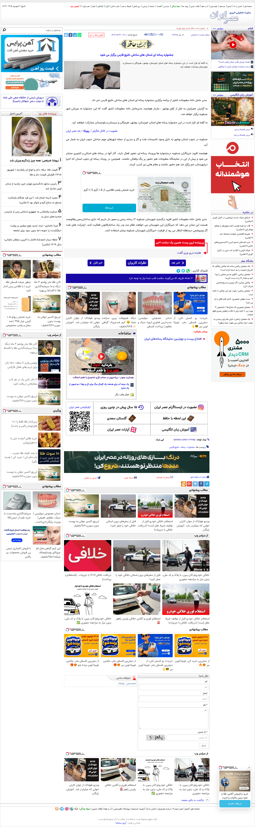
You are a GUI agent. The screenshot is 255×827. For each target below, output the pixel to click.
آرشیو (230, 6)
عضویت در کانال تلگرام (105, 131)
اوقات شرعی (194, 6)
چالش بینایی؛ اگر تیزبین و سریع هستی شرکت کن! (234, 284)
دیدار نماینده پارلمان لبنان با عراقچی (234, 67)
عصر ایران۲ (178, 809)
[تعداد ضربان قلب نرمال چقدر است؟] (232, 45)
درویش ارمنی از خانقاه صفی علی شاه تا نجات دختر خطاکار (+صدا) (23, 99)
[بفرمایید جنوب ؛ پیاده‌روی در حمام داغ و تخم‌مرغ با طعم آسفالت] (101, 356)
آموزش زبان (74, 6)
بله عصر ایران (73, 131)
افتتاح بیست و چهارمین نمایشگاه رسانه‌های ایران (173, 339)
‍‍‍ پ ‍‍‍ (158, 34)
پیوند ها (185, 6)
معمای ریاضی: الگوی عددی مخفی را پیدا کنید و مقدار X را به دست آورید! (234, 276)
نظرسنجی (213, 6)
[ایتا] (183, 484)
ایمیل (205, 693)
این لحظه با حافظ (174, 418)
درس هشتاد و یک (242, 135)
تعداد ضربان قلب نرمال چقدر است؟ (234, 62)
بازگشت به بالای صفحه (193, 800)
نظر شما (203, 676)
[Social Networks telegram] (178, 271)
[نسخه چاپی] (145, 34)
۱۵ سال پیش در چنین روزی (118, 407)
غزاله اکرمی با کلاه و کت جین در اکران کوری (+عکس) (235, 252)
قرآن (107, 6)
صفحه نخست (204, 35)
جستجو (222, 6)
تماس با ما (238, 6)
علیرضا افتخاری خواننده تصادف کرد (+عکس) (236, 235)
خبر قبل (97, 263)
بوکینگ (121, 683)
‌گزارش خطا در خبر (96, 35)
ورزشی (144, 6)
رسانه (183, 447)
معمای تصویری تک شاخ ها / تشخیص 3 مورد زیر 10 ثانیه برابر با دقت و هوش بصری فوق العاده (232, 311)
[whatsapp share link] (79, 35)
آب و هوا (205, 6)
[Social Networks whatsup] (188, 271)
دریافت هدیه (235, 804)
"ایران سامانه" (121, 823)
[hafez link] (136, 44)
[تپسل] (84, 173)
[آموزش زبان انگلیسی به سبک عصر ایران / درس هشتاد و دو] (232, 111)
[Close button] (249, 767)
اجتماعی (194, 35)
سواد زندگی (176, 6)
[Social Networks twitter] (183, 271)
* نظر (205, 705)
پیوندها (127, 809)
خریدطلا (109, 208)
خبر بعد (175, 263)
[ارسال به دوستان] (148, 34)
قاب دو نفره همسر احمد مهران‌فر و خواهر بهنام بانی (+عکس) (233, 227)
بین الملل (136, 6)
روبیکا (86, 131)
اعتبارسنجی (131, 683)
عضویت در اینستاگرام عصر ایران (175, 407)
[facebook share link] (70, 35)
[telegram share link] (75, 35)
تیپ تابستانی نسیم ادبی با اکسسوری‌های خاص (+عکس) (233, 244)
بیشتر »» (218, 28)
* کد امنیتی (202, 732)
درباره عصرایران (164, 809)
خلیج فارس (174, 447)
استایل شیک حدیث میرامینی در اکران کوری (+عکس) (233, 219)
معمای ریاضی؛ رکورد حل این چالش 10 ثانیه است (232, 292)
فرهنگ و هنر (126, 6)
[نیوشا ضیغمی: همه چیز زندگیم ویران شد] (31, 136)
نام (206, 681)
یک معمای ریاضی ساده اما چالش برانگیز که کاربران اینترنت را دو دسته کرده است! (232, 268)
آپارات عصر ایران (118, 429)
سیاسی (166, 6)
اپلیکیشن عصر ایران (79, 407)
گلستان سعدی (117, 418)
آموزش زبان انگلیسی (175, 429)
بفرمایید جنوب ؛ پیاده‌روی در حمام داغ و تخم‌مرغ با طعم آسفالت (103, 377)
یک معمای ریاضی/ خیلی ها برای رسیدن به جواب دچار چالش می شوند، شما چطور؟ (233, 321)
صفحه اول (248, 6)
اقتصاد (159, 6)
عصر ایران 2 (85, 6)
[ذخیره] (151, 34)
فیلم (93, 6)
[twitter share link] (66, 35)
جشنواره (191, 447)
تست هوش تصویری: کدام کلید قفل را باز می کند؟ (233, 300)
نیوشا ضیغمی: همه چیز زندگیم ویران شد (34, 161)
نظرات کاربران (137, 263)
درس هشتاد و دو (243, 129)
